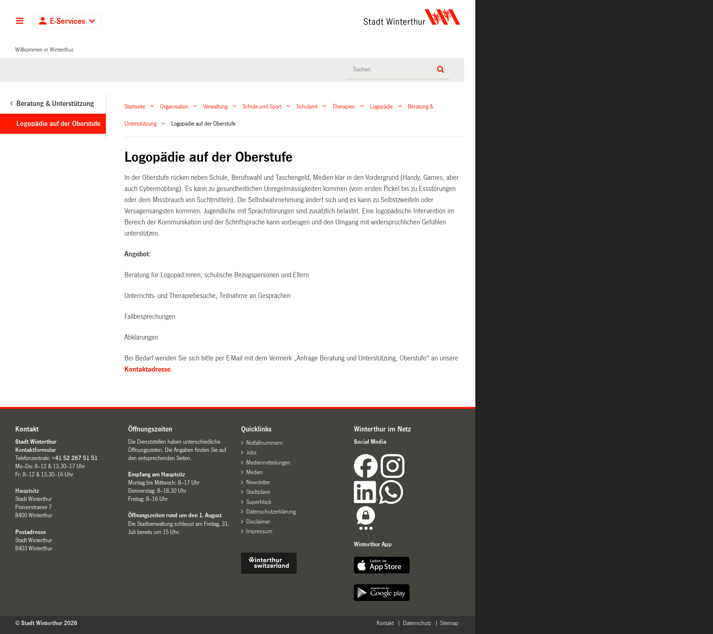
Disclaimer (258, 521)
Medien (254, 472)
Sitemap (449, 623)
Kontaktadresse (147, 369)
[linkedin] (366, 502)
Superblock (258, 502)
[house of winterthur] (269, 572)
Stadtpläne (258, 492)
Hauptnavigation (19, 21)
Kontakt (385, 623)
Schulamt (307, 106)
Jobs (251, 452)
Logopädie (381, 106)
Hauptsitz (27, 491)
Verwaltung (215, 106)
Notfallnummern (264, 443)
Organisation (174, 106)
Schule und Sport (261, 106)
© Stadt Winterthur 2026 (46, 623)
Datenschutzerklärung (271, 511)
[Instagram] (392, 476)
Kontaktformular (35, 450)
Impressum (259, 531)
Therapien (343, 106)
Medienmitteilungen (268, 462)
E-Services (67, 21)
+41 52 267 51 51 (75, 458)
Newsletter (258, 482)
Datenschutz (417, 623)
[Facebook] (367, 476)
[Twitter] (405, 476)
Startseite (134, 106)
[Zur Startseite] (342, 17)
